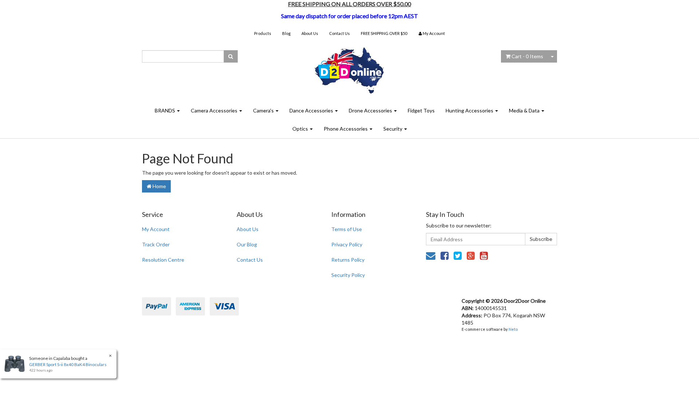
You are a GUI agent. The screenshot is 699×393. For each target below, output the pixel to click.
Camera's (264, 110)
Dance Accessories (311, 110)
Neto (513, 329)
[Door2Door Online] (349, 67)
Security (393, 129)
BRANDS (165, 110)
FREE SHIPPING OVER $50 (384, 33)
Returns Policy (347, 260)
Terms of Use (346, 229)
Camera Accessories (214, 110)
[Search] (231, 56)
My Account (156, 229)
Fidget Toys (421, 110)
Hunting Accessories (470, 110)
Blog (286, 33)
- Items (527, 56)
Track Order (156, 244)
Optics (300, 129)
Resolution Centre (163, 260)
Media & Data (525, 110)
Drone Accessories (371, 110)
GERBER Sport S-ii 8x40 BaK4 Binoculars (68, 364)
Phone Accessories (346, 129)
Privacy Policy (346, 244)
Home (158, 186)
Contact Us (339, 33)
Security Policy (348, 275)
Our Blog (247, 244)
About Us (309, 33)
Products (262, 33)
